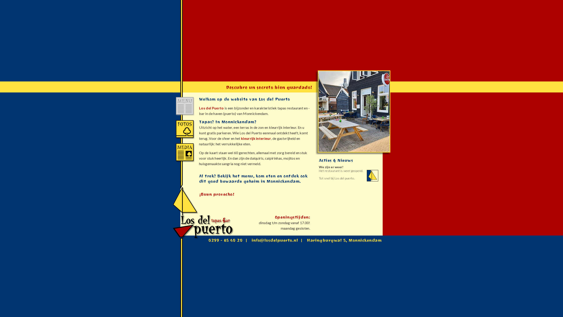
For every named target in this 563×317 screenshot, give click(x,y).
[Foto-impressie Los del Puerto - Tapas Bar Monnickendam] (186, 139)
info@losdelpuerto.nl (275, 241)
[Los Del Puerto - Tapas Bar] (186, 234)
